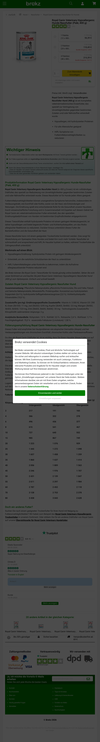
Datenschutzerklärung (38, 386)
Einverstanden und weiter (50, 393)
